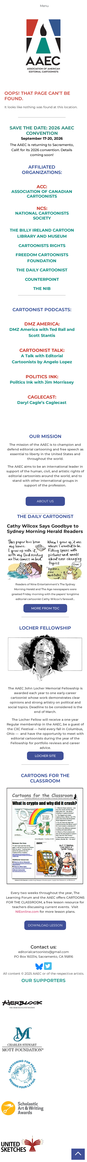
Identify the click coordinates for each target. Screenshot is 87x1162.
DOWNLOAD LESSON (45, 925)
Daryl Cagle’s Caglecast (41, 402)
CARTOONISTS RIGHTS (42, 245)
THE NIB (42, 288)
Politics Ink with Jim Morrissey (42, 382)
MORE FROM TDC (45, 608)
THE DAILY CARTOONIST (41, 270)
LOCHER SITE (45, 756)
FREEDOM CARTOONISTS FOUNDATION (42, 257)
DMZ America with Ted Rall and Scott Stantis (42, 332)
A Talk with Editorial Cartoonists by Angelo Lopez (42, 358)
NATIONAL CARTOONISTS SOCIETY (42, 216)
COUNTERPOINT (42, 279)
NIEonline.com (27, 912)
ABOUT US (45, 501)
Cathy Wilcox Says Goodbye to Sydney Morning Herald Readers (45, 528)
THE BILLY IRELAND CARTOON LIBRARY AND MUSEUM (42, 233)
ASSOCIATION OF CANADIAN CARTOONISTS (41, 194)
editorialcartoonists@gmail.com (43, 952)
